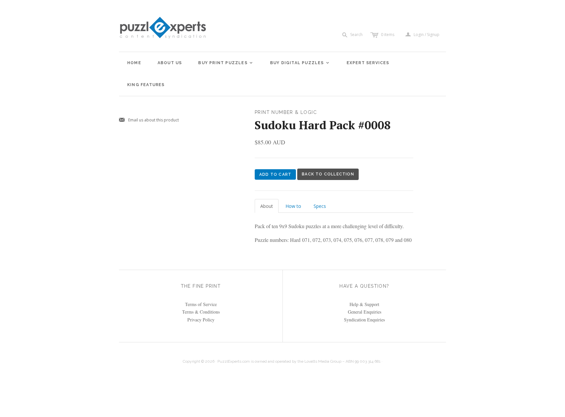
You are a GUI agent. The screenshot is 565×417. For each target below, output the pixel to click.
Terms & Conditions (201, 312)
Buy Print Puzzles (225, 63)
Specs (320, 206)
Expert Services (368, 63)
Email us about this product (149, 120)
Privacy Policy (200, 320)
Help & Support (364, 304)
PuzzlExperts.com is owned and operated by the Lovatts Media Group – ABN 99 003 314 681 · (300, 361)
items (387, 34)
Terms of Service (201, 304)
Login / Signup (426, 34)
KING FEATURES (146, 84)
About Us (170, 63)
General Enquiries (364, 312)
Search (356, 34)
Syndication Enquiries (364, 320)
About (266, 206)
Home (134, 63)
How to (293, 206)
